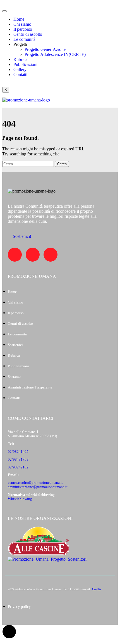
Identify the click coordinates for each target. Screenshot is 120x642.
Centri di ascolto (27, 34)
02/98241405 (18, 452)
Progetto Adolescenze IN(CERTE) (55, 54)
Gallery (20, 69)
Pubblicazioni (25, 64)
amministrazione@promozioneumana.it (38, 487)
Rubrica (20, 59)
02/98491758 (18, 459)
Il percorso (22, 29)
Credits (96, 589)
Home (18, 19)
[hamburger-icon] (4, 11)
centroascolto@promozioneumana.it (35, 483)
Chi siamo (22, 24)
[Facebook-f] (15, 255)
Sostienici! (22, 236)
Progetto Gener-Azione (45, 49)
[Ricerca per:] (28, 163)
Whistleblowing (20, 499)
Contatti (20, 74)
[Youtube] (33, 255)
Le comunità (24, 39)
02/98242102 (18, 467)
